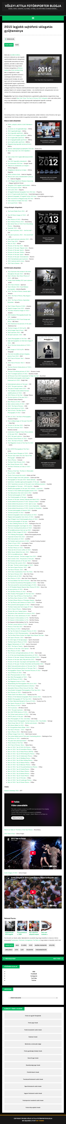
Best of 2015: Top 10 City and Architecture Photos (22, 767)
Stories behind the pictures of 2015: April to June (22, 504)
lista (16, 950)
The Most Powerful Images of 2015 (18, 310)
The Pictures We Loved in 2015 (17, 563)
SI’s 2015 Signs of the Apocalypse (17, 640)
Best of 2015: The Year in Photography (19, 416)
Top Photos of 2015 (14, 738)
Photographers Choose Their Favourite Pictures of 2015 (24, 670)
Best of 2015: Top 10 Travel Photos (18, 775)
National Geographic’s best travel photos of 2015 (22, 515)
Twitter (33, 980)
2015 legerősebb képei (14, 131)
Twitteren (21, 940)
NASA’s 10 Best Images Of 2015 (17, 532)
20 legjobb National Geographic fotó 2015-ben (21, 192)
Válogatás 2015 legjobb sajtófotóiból (19, 185)
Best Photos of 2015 (14, 219)
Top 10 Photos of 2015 (15, 672)
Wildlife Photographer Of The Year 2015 (19, 699)
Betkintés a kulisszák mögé (33, 1044)
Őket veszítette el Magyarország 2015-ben (20, 198)
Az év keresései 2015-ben (15, 163)
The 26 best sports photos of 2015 (18, 714)
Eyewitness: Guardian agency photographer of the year (23, 482)
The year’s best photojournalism (17, 740)
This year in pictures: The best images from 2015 (22, 556)
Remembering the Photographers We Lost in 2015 (22, 683)
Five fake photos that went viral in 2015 (19, 493)
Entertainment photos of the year (18, 384)
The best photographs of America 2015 (19, 510)
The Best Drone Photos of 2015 (17, 438)
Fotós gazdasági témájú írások (33, 1051)
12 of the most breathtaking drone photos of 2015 (23, 655)
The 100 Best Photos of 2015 (17, 591)
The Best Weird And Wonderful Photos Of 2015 (21, 701)
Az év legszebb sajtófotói (15, 133)
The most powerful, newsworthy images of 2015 (22, 585)
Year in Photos (12, 460)
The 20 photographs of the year (17, 497)
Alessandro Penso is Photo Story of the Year (20, 688)
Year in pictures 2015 (14, 332)
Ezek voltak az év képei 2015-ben (17, 201)
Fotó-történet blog (17, 70)
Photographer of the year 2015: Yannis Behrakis (21, 479)
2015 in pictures (12, 708)
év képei (23, 945)
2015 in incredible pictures (15, 554)
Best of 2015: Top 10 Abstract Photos (19, 765)
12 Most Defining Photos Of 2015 (18, 523)
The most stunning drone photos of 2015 (20, 528)
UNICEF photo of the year (15, 716)
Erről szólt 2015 (12, 190)
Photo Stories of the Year (15, 743)
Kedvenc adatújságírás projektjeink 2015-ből (21, 148)
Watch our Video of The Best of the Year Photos (18, 830)
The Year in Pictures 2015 (15, 574)
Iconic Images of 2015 (10, 873)
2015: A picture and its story (16, 261)
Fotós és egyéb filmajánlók (33, 1016)
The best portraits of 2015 (15, 512)
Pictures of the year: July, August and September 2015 (23, 662)
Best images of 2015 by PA (15, 349)
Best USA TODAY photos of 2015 (17, 712)
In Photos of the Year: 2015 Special (18, 648)
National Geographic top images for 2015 (20, 526)
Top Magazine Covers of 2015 (16, 681)
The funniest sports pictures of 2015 (18, 541)
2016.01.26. (10, 39)
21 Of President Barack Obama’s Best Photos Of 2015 (23, 587)
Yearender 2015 (12, 228)
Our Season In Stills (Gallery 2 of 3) (18, 620)
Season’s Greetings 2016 (11, 790)
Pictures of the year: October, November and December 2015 (25, 664)
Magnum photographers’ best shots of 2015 (20, 517)
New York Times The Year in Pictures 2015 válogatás (32, 98)
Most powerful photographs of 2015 (18, 604)
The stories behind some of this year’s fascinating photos (24, 736)
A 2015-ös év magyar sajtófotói (17, 135)
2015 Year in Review (13, 263)
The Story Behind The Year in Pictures (18, 580)
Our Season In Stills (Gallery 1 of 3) (18, 618)
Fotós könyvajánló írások (33, 1107)
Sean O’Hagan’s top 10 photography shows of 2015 (22, 519)
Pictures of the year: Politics (16, 252)
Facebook (34, 974)
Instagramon (28, 940)
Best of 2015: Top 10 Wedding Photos (19, 758)
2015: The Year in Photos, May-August (19, 296)
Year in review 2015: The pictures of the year (21, 558)
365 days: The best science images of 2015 (20, 565)
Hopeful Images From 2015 (16, 308)
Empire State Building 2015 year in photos (20, 280)
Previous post (10, 959)
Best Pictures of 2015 (14, 692)
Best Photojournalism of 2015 (17, 675)
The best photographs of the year (17, 521)
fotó (16, 45)
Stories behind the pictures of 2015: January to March (23, 501)
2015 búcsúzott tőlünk (14, 187)
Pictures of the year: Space (15, 254)
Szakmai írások (33, 1037)
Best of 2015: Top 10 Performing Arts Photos (21, 754)
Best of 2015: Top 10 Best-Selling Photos (20, 760)
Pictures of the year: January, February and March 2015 (23, 499)
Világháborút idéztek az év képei (17, 170)
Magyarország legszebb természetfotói (19, 144)
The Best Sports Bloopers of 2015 (18, 453)
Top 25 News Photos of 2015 (16, 306)
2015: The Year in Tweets (15, 646)
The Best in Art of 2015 (15, 576)
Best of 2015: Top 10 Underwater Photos (20, 756)
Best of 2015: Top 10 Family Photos (18, 769)
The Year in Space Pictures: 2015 (17, 567)
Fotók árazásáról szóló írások (33, 1030)
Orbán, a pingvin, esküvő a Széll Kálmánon (20, 124)
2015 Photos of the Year (15, 395)
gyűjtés (51, 945)
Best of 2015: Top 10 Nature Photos (18, 762)
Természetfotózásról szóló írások (33, 1079)
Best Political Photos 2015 (16, 222)
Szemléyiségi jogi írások (33, 1065)
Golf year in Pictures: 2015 (15, 637)
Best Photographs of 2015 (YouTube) (19, 719)
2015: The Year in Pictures (15, 406)
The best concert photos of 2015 (17, 624)
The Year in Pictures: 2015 (15, 569)
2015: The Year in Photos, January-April (19, 291)
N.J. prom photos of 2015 (15, 589)
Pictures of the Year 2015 (15, 246)
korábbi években (15, 55)
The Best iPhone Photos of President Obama (21, 600)
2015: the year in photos (15, 436)
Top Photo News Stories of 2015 (17, 598)
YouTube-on (36, 940)
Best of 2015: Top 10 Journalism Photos (19, 749)
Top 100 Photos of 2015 (15, 679)
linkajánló (8, 950)
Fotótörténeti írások (33, 1072)
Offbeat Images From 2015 (16, 734)
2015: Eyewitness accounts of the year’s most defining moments (26, 484)
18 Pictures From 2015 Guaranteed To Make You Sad (23, 376)
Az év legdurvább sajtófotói (16, 137)
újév (22, 950)
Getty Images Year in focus (15, 330)
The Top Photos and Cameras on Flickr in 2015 (21, 602)
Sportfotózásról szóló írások (33, 1086)
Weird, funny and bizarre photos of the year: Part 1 (22, 666)
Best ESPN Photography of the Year (18, 449)
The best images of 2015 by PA (17, 328)
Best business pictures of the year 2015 (19, 561)
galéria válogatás (41, 945)
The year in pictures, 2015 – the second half (20, 235)
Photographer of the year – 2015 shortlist (20, 486)
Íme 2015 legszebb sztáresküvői (17, 161)
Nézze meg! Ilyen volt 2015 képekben (19, 151)
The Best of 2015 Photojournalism (18, 633)
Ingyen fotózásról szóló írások (33, 1093)
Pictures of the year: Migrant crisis (18, 248)
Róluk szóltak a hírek (14, 174)
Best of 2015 (12, 243)
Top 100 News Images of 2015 (17, 215)
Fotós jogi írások (33, 1023)
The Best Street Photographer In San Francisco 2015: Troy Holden (27, 721)
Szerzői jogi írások (33, 1058)
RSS (34, 972)
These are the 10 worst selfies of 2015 (19, 550)
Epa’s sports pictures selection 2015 (18, 239)
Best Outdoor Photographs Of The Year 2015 (21, 594)
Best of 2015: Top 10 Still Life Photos (19, 747)
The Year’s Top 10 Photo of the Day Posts (20, 596)
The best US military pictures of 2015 (18, 371)
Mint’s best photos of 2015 (16, 539)
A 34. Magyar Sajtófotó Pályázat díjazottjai (20, 181)
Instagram (34, 976)
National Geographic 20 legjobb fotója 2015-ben (22, 196)
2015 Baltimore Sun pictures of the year (19, 324)
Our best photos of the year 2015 (17, 397)
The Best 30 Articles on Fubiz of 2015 (19, 466)
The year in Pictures (13, 545)
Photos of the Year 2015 (15, 626)
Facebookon (14, 940)
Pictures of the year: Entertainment (18, 257)
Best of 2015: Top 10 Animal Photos (18, 773)
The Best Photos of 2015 (15, 548)
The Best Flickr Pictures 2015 (16, 462)
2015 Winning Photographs (15, 534)
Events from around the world (16, 475)
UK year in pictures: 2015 (15, 335)
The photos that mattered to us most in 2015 (21, 613)
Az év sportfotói (12, 203)
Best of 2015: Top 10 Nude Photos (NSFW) (20, 751)
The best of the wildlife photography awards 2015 (22, 490)
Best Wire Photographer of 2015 (17, 677)
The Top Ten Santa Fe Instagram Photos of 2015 (22, 631)
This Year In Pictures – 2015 (16, 729)
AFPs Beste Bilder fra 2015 (16, 725)
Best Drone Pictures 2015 (15, 464)
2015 (17, 945)
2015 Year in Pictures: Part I (16, 358)
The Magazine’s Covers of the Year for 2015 (20, 443)
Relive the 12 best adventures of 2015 (19, 615)
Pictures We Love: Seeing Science (17, 611)
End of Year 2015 (13, 241)
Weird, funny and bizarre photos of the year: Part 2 (22, 668)
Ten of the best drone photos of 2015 (19, 345)
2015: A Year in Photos (14, 609)
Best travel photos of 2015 (16, 408)
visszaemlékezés (41, 950)
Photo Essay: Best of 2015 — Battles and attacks (22, 723)
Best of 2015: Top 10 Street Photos (18, 782)
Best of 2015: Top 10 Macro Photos (18, 771)
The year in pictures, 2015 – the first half (20, 230)
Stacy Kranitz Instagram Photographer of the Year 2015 (24, 690)
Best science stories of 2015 (16, 404)
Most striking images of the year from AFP (20, 421)
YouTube (34, 978)
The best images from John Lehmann (18, 477)
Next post (57, 959)
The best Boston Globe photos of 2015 (19, 367)
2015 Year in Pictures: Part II (16, 363)
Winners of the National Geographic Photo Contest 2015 (24, 697)
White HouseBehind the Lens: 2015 (18, 552)
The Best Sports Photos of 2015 (17, 642)
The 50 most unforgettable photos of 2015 (21, 653)
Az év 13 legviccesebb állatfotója (17, 194)
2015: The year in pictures (15, 386)
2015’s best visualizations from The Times (20, 572)
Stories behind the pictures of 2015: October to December (25, 508)
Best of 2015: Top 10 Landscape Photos (19, 780)
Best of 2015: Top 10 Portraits (17, 778)
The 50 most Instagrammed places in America (21, 686)
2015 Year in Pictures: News (16, 745)
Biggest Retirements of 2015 (16, 644)
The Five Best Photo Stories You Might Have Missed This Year (26, 635)
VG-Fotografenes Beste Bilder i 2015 (18, 727)
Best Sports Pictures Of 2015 (16, 703)
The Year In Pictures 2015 (15, 427)
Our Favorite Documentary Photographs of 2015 (22, 583)
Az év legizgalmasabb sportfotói (17, 140)
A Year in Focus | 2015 (14, 543)
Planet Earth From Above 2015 (17, 694)
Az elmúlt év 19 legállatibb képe (17, 129)
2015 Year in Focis (9, 833)
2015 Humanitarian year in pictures (18, 259)
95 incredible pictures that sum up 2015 (19, 530)
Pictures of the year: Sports (16, 250)
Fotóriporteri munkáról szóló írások (33, 1100)
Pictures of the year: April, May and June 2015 (21, 659)
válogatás (29, 950)
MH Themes (40, 1121)
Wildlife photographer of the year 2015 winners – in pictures (25, 488)
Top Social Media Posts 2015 (16, 211)
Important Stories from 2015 (16, 537)
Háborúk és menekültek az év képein (18, 165)
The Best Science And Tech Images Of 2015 (20, 607)
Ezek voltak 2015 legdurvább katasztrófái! (20, 157)
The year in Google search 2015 (17, 388)
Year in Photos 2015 (14, 732)
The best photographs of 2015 (17, 495)
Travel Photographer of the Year (17, 338)
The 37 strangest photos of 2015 (17, 373)
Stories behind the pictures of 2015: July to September (23, 506)
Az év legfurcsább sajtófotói (16, 142)
